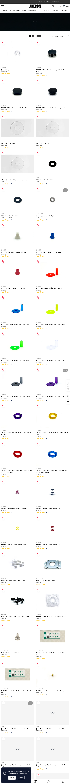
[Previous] (1, 10)
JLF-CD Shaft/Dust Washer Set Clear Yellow (50, 324)
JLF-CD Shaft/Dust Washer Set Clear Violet (50, 396)
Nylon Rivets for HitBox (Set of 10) (13, 581)
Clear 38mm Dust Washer (9, 144)
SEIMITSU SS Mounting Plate (45, 581)
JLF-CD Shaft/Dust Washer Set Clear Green (15, 360)
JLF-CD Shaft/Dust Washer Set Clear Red (49, 288)
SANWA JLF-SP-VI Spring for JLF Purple (14, 509)
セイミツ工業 (39, 214)
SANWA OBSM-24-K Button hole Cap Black (50, 108)
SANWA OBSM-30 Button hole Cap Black (15, 108)
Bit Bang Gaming (15, 10)
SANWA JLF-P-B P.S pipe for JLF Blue (48, 252)
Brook (24, 10)
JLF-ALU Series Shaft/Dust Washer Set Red (15, 765)
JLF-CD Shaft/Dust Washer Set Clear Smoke (15, 396)
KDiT (40, 10)
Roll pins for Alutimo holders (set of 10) (50, 691)
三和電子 (3, 68)
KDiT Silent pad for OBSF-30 (45, 180)
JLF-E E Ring (5, 70)
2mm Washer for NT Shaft (45, 216)
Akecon (5, 10)
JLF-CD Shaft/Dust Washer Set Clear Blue (15, 324)
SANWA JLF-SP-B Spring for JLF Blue (48, 509)
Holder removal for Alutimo (10, 653)
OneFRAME (55, 10)
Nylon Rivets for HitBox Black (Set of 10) (15, 617)
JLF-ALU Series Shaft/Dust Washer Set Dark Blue (52, 765)
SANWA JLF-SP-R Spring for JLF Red (48, 545)
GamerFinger (32, 10)
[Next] (68, 10)
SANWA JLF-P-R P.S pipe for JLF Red (13, 288)
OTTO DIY (47, 10)
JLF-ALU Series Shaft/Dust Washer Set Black (16, 729)
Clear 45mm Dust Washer (44, 144)
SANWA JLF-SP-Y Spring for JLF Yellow (14, 545)
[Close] (30, 769)
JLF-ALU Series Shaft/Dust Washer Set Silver (51, 729)
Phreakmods (64, 10)
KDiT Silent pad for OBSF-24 (11, 216)
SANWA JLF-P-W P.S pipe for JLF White (14, 252)
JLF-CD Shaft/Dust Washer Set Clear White (50, 360)
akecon (3, 142)
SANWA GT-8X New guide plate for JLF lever (51, 617)
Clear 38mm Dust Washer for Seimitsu (14, 180)
